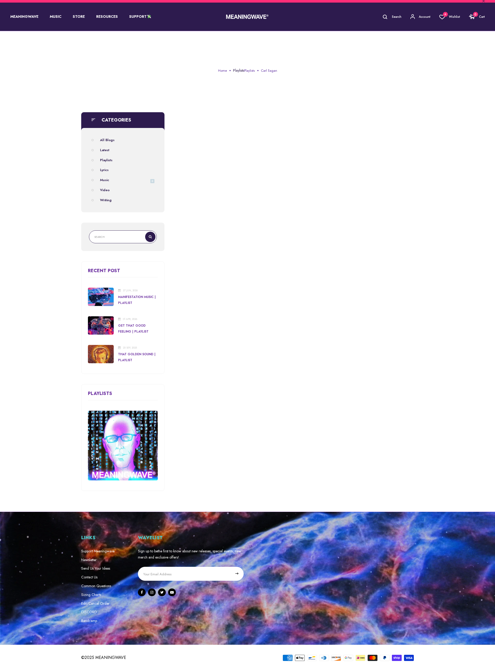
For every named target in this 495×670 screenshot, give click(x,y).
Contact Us (89, 577)
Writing (106, 200)
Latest (104, 150)
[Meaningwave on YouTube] (172, 592)
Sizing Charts (91, 594)
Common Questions (96, 585)
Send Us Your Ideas (95, 568)
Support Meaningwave (97, 551)
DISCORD (89, 612)
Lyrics (104, 169)
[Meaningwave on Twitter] (162, 592)
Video (105, 190)
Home (222, 70)
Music (104, 179)
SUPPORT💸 (140, 16)
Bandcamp (89, 620)
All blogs (107, 140)
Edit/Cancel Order (95, 603)
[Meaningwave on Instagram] (152, 592)
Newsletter (89, 559)
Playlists (238, 70)
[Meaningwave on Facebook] (142, 592)
